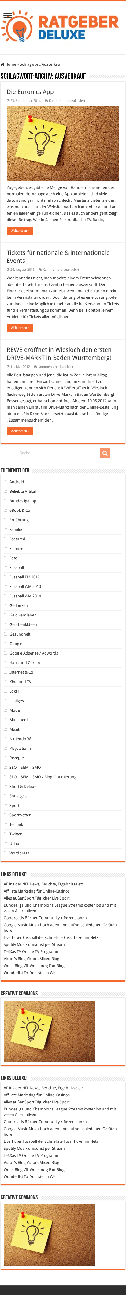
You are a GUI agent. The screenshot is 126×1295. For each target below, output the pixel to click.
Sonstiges (18, 796)
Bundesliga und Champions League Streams (43, 905)
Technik (16, 824)
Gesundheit (19, 634)
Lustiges (16, 700)
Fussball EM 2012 (24, 577)
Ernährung (19, 520)
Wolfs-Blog (13, 965)
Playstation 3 (20, 748)
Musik (14, 729)
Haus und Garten (24, 662)
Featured (17, 539)
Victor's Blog (15, 958)
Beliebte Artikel (22, 491)
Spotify (10, 944)
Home (10, 64)
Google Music (16, 925)
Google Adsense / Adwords (33, 653)
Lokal (14, 691)
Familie (15, 529)
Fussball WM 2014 (25, 596)
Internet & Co (21, 672)
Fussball (16, 567)
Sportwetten (20, 815)
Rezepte (16, 758)
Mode (14, 710)
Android (16, 482)
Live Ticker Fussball (20, 937)
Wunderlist (13, 972)
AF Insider (12, 884)
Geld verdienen (23, 615)
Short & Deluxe (22, 786)
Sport (14, 805)
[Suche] (105, 453)
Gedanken (18, 605)
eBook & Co (19, 510)
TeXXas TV (12, 951)
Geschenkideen (23, 624)
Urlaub (15, 843)
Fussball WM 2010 (25, 586)
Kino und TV (20, 681)
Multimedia (19, 720)
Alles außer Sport (19, 898)
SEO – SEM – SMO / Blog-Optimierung (42, 777)
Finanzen (17, 548)
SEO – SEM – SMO (25, 767)
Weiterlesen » (20, 230)
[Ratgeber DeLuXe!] (63, 26)
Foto (13, 558)
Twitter (15, 834)
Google (15, 643)
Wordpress (19, 853)
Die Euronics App (30, 91)
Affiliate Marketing (19, 891)
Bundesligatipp (22, 501)
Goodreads (14, 918)
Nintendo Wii (20, 739)
